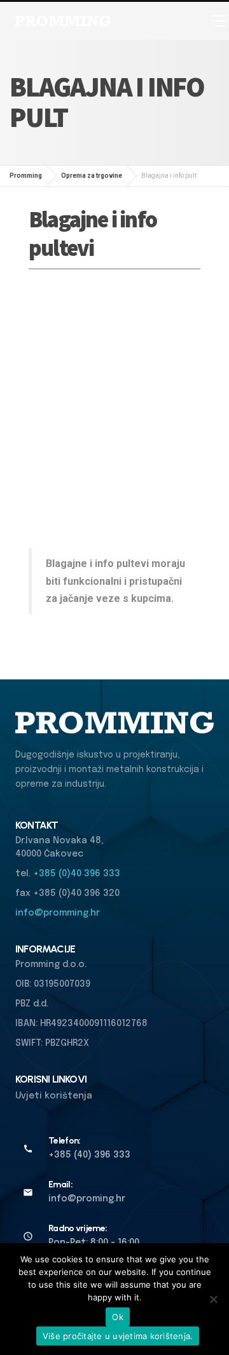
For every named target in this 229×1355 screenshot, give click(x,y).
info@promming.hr (57, 913)
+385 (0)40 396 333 (76, 873)
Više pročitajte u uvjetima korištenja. (118, 1336)
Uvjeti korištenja (53, 1095)
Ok (117, 1317)
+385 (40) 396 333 (89, 1155)
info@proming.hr (86, 1198)
